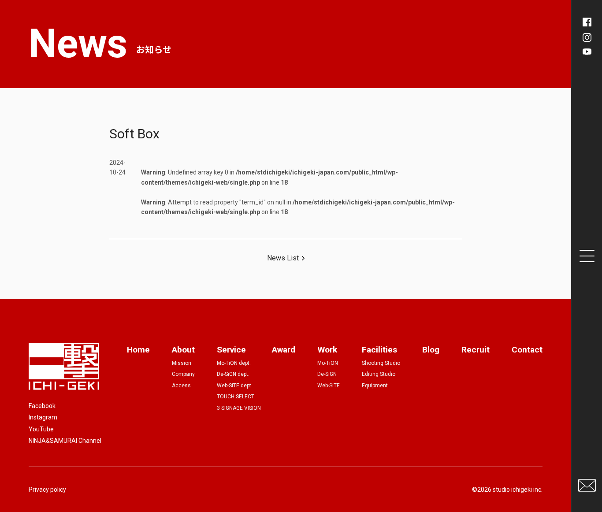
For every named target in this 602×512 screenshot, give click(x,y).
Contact (527, 350)
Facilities (379, 350)
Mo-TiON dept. (234, 363)
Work (327, 350)
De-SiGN (327, 374)
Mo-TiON (327, 363)
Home (138, 350)
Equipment (375, 385)
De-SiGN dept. (233, 374)
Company (183, 374)
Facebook (42, 405)
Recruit (475, 350)
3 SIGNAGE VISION (239, 408)
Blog (430, 350)
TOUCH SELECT (235, 396)
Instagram (43, 417)
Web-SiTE (328, 385)
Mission (181, 363)
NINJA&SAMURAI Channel (65, 440)
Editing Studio (378, 374)
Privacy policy (47, 489)
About (183, 350)
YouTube (41, 429)
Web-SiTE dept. (235, 385)
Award (283, 350)
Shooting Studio (381, 363)
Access (181, 385)
